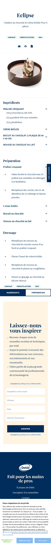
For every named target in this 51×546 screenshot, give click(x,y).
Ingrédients (13, 292)
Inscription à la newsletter (25, 492)
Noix (40, 37)
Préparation (38, 292)
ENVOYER (25, 428)
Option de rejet (24, 540)
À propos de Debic (26, 487)
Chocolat (11, 37)
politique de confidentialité (30, 383)
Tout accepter (42, 540)
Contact (25, 497)
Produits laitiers (27, 37)
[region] (25, 522)
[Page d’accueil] (25, 468)
